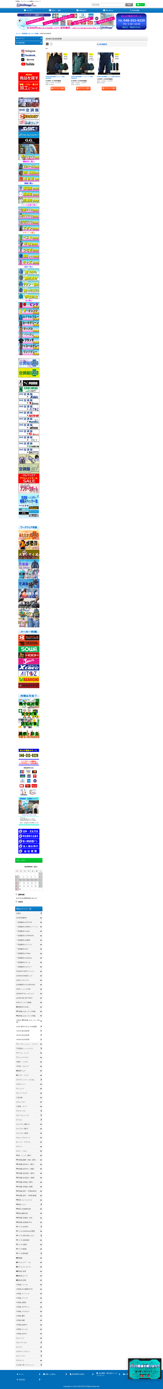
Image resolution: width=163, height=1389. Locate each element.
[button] (134, 10)
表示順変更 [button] (103, 44)
